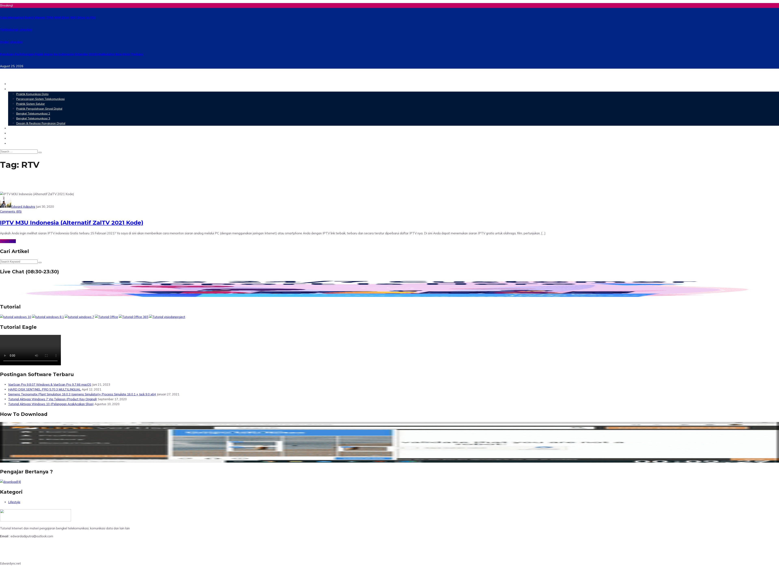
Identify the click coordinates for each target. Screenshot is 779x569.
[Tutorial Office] (106, 317)
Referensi (16, 138)
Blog (12, 143)
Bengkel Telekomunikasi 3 (33, 118)
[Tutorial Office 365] (133, 317)
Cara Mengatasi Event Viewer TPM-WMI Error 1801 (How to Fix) (48, 17)
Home (13, 83)
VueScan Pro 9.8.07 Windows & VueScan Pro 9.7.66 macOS (49, 384)
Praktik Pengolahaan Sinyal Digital (39, 108)
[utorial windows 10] (79, 317)
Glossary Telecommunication (33, 133)
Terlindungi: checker (16, 29)
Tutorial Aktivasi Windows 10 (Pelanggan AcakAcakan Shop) (51, 404)
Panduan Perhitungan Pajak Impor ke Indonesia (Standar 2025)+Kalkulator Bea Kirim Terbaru (71, 54)
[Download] (10, 482)
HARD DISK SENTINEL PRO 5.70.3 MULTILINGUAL (44, 389)
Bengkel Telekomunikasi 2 (33, 113)
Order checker (11, 42)
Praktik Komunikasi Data (32, 94)
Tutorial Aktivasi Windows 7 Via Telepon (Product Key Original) (52, 399)
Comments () (11, 211)
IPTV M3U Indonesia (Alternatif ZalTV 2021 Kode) (71, 222)
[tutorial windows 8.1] (48, 317)
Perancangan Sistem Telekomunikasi (40, 99)
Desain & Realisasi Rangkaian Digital (40, 123)
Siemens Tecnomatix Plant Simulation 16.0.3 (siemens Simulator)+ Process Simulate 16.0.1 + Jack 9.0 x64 (82, 394)
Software (16, 128)
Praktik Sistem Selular (30, 104)
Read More (8, 241)
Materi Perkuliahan (25, 89)
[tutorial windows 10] (15, 317)
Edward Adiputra (23, 207)
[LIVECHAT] (389, 297)
